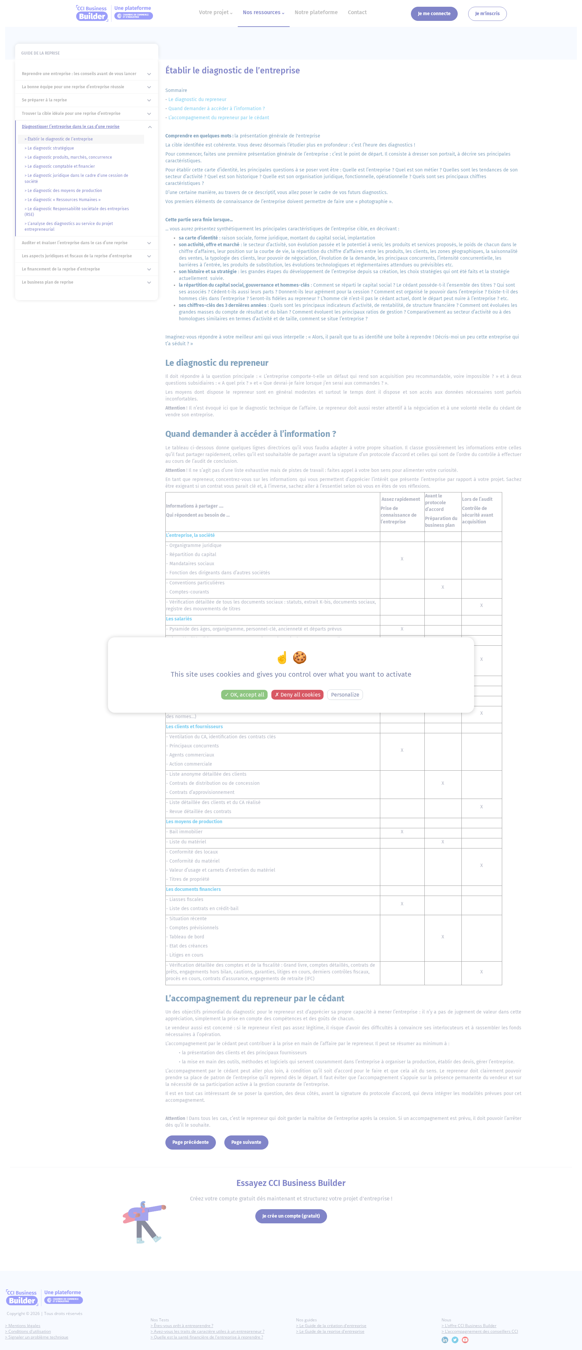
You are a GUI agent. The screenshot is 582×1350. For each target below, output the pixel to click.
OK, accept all (246, 695)
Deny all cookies (299, 695)
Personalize (345, 695)
